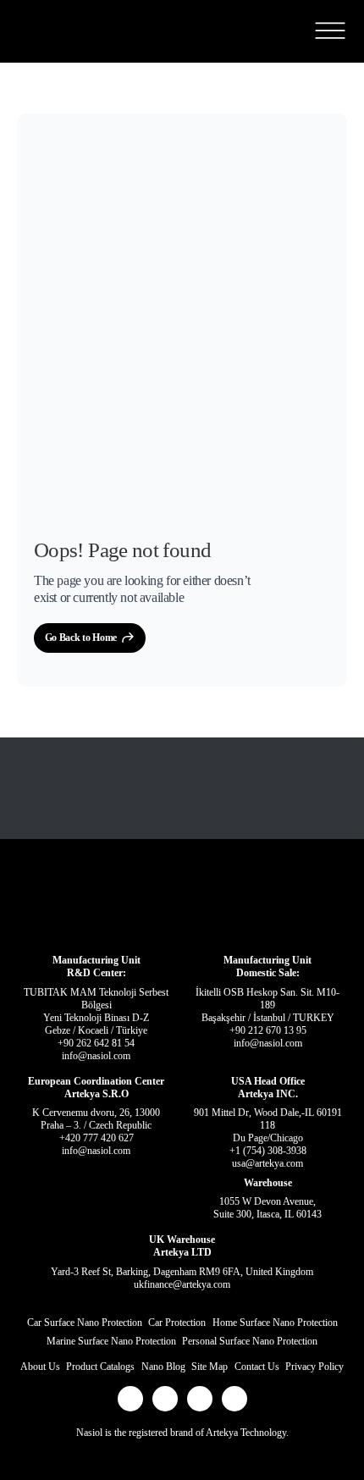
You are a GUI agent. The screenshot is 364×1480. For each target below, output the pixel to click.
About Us (40, 1366)
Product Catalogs (100, 1366)
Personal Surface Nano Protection (249, 1341)
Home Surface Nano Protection (275, 1322)
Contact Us (256, 1366)
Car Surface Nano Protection (84, 1322)
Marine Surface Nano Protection (111, 1341)
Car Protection (177, 1322)
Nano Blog (163, 1366)
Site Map (209, 1366)
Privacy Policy (314, 1366)
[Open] (330, 31)
